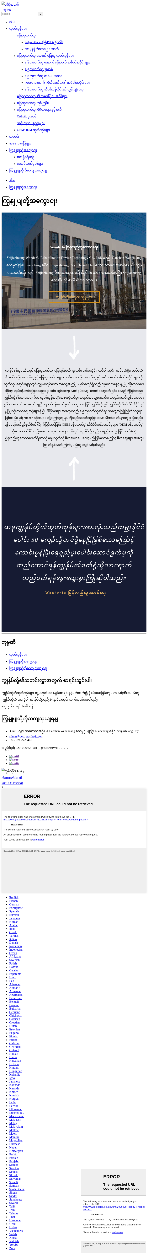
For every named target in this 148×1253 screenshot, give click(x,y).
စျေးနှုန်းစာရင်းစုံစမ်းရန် (17, 706)
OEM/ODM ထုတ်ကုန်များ (33, 130)
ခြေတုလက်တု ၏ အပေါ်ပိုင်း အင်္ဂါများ (42, 96)
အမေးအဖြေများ (20, 143)
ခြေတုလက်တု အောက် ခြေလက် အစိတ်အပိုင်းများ (57, 62)
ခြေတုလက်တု (26, 35)
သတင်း (14, 136)
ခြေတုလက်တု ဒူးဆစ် (39, 69)
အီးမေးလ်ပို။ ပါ (12, 778)
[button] (74, 297)
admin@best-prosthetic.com (26, 736)
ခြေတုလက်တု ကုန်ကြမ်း (33, 103)
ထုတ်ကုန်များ (18, 28)
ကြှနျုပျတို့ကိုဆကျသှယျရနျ (28, 170)
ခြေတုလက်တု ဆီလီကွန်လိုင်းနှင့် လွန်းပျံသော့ (54, 89)
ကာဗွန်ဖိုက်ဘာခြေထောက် (42, 49)
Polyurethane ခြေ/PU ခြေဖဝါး (44, 42)
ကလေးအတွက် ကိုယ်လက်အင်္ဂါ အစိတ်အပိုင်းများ (57, 82)
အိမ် (12, 22)
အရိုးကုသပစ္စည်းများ (31, 123)
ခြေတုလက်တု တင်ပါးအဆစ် (43, 76)
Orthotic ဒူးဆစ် (26, 116)
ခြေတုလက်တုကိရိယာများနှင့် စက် (39, 109)
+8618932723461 (12, 783)
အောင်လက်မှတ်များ (30, 163)
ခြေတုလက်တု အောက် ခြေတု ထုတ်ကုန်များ (45, 55)
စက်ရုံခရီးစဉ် (25, 157)
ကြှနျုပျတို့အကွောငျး (23, 150)
